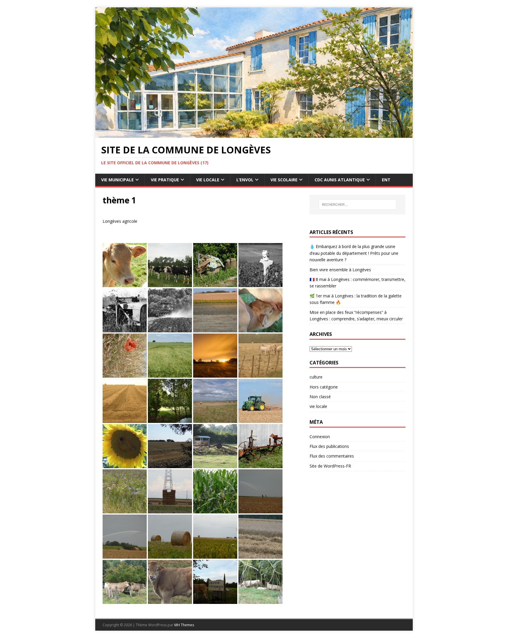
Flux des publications (329, 446)
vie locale (318, 406)
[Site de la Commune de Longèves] (254, 134)
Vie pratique (165, 179)
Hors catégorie (324, 387)
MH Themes (184, 624)
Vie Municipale (117, 179)
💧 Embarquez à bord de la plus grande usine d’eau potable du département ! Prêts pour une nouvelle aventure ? (354, 253)
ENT (386, 179)
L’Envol (244, 179)
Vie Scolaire (284, 179)
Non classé (320, 396)
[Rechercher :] (357, 205)
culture (316, 377)
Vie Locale (207, 179)
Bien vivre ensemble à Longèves (340, 269)
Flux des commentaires (332, 456)
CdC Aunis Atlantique (340, 179)
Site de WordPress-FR (330, 466)
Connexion (320, 436)
